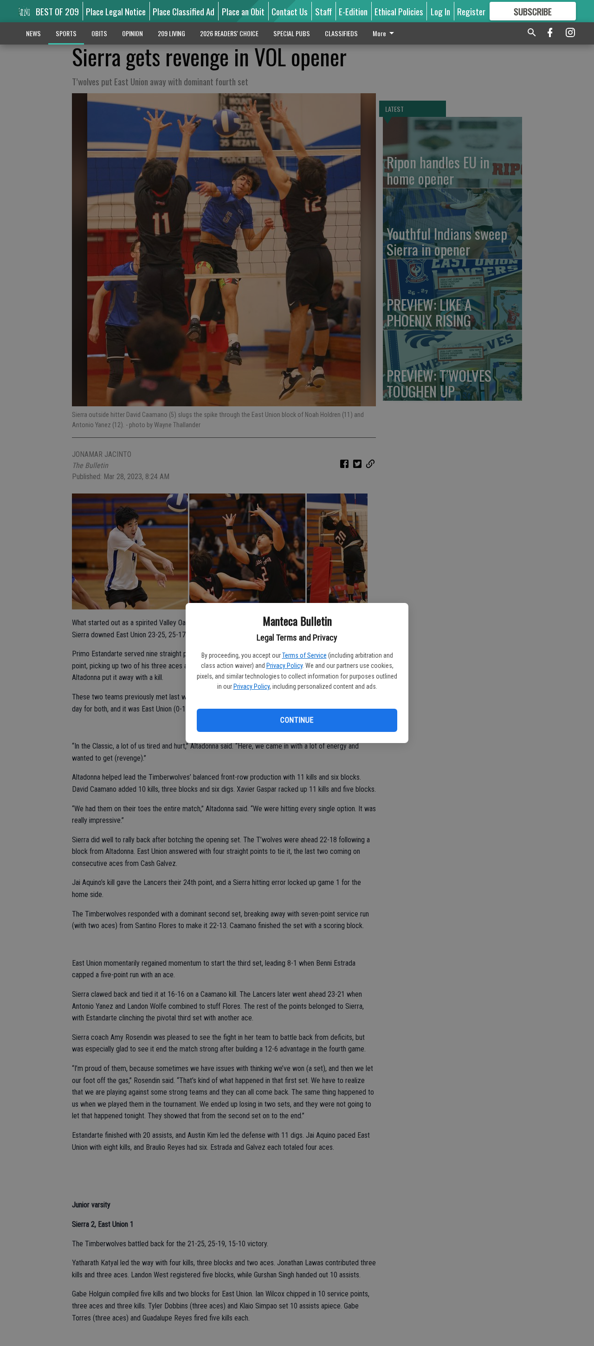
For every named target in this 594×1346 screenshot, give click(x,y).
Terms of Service (304, 655)
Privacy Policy (284, 665)
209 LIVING (171, 33)
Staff (323, 11)
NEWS (33, 33)
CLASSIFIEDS (341, 33)
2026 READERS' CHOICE (229, 33)
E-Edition (353, 11)
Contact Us (289, 11)
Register (471, 11)
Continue (296, 720)
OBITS (99, 33)
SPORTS (66, 33)
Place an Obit (243, 11)
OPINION (132, 33)
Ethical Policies (398, 11)
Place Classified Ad (183, 11)
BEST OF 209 (57, 11)
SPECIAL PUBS (291, 33)
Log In (440, 11)
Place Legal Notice (116, 11)
